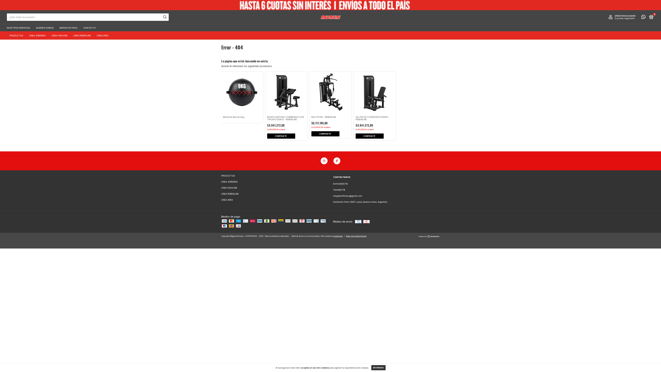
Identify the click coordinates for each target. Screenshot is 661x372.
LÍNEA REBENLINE (82, 35)
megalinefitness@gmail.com (347, 196)
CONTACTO (89, 28)
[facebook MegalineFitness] (336, 160)
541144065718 (340, 184)
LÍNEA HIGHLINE (59, 35)
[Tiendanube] (429, 236)
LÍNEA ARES (102, 35)
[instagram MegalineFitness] (324, 160)
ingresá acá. (338, 236)
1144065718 (339, 190)
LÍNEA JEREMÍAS (37, 35)
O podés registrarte (625, 18)
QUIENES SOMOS (45, 28)
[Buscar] (164, 17)
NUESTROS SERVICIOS (18, 28)
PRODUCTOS (16, 35)
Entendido (378, 368)
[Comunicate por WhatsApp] (643, 18)
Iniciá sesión (629, 15)
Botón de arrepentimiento (356, 236)
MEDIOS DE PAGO (68, 28)
